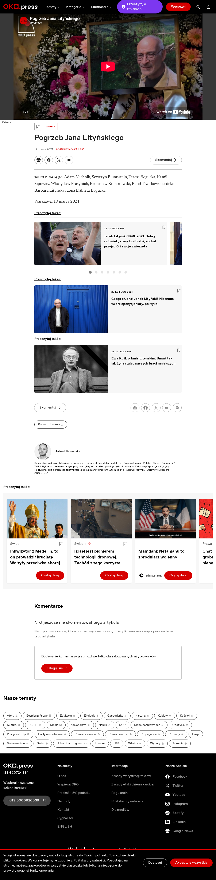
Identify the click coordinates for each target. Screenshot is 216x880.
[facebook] (145, 407)
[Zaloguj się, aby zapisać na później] (60, 544)
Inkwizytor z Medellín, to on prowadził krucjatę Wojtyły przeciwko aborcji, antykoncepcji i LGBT (36, 557)
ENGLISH (64, 826)
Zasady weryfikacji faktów (131, 776)
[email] (166, 407)
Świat (14, 544)
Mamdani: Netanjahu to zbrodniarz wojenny (161, 554)
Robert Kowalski (67, 451)
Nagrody (63, 801)
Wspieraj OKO (68, 784)
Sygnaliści (65, 818)
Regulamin (119, 793)
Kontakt (63, 810)
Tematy (51, 7)
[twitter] (156, 407)
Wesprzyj (178, 6)
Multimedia (99, 7)
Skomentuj (163, 160)
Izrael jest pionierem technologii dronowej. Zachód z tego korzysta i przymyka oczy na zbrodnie (101, 557)
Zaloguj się (54, 668)
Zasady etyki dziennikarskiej (132, 784)
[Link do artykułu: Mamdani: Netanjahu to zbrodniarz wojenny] (165, 518)
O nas (61, 776)
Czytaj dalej (50, 575)
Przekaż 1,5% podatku (73, 793)
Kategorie (73, 7)
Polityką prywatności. (89, 860)
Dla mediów (120, 810)
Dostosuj (155, 862)
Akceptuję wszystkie (191, 862)
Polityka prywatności (127, 801)
